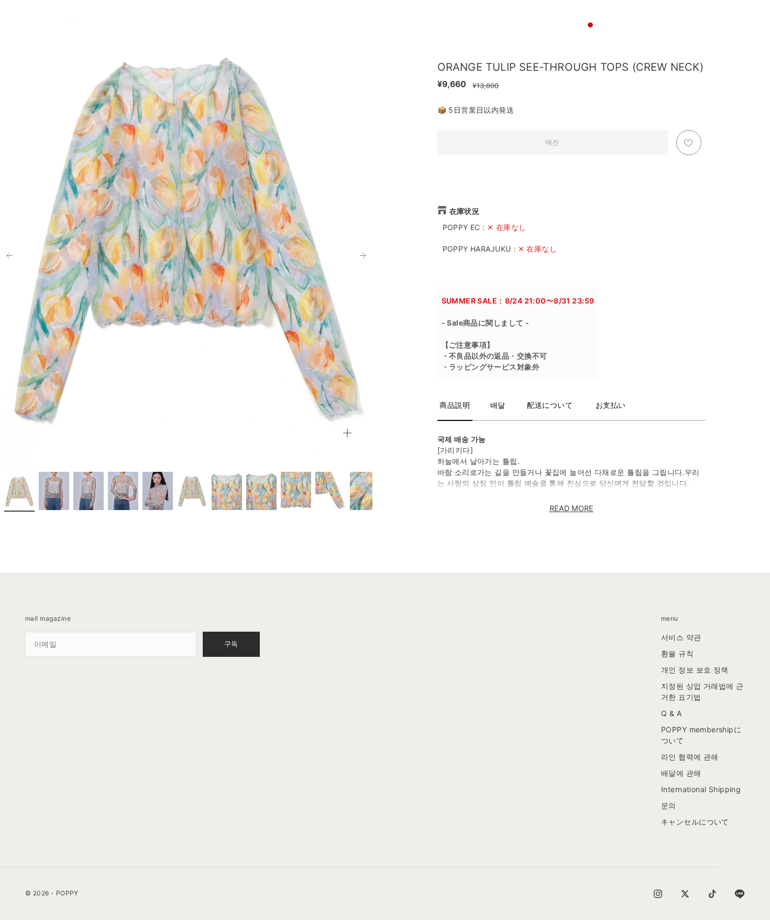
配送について (550, 405)
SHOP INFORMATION (135, 33)
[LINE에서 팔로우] (739, 894)
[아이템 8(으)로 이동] (261, 491)
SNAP (384, 17)
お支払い (611, 405)
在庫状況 (464, 211)
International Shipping (701, 789)
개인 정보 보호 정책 (695, 669)
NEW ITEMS (196, 17)
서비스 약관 (681, 637)
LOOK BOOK (485, 17)
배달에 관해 (681, 773)
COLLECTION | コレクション (326, 16)
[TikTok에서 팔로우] (712, 894)
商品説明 (454, 405)
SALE (115, 17)
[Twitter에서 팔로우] (685, 894)
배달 (497, 405)
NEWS (522, 17)
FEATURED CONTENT (431, 17)
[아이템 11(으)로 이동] (365, 491)
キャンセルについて (695, 821)
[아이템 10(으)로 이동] (330, 491)
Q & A (671, 713)
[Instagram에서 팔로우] (658, 894)
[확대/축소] (347, 433)
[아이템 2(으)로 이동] (54, 491)
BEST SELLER (151, 17)
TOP (230, 17)
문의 (668, 805)
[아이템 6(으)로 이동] (192, 491)
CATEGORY (261, 17)
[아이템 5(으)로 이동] (157, 491)
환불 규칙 (677, 653)
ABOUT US (188, 33)
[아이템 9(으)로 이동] (296, 491)
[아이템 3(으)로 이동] (88, 491)
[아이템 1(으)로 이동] (19, 491)
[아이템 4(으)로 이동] (123, 491)
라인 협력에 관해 (690, 756)
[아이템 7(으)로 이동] (227, 491)
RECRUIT (224, 33)
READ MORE (571, 508)
